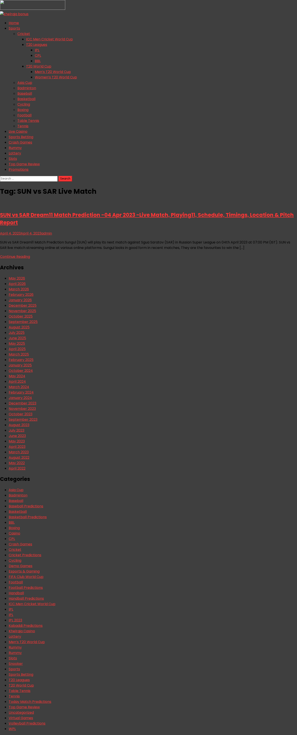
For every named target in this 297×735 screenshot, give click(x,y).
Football (24, 115)
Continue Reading (15, 256)
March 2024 (19, 386)
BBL (38, 60)
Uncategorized (21, 712)
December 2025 (23, 305)
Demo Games (20, 565)
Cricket (23, 33)
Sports (14, 28)
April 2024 (17, 381)
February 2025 (21, 359)
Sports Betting (21, 136)
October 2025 (21, 316)
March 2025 (19, 354)
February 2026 (21, 294)
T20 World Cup (38, 66)
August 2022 (19, 457)
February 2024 (21, 392)
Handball (16, 593)
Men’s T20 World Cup (53, 71)
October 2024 (21, 370)
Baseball (24, 93)
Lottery (15, 153)
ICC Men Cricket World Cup (49, 39)
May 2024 (17, 376)
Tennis (22, 126)
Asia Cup (24, 82)
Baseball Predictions (26, 506)
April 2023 (17, 446)
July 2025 (17, 332)
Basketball (26, 98)
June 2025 (17, 338)
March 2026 (19, 289)
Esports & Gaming (24, 571)
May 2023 (17, 441)
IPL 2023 (15, 620)
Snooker (16, 663)
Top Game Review (24, 164)
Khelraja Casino (22, 631)
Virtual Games (21, 717)
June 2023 (17, 435)
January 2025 (20, 365)
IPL (37, 50)
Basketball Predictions (28, 517)
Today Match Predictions (30, 701)
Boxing (22, 109)
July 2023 (16, 430)
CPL (38, 55)
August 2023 (19, 424)
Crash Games (20, 142)
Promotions (18, 169)
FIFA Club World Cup (26, 576)
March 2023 (19, 452)
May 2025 (17, 343)
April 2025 (17, 348)
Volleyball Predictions (27, 723)
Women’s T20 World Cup (56, 77)
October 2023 (20, 414)
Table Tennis (28, 120)
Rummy (15, 147)
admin (46, 233)
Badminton (26, 88)
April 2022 (17, 468)
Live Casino (18, 131)
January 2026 (20, 300)
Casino (14, 533)
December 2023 (22, 403)
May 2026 (17, 278)
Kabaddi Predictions (26, 625)
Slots (13, 158)
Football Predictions (26, 587)
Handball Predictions (26, 598)
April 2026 (17, 283)
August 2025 (19, 327)
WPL (12, 728)
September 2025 (23, 321)
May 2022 (17, 462)
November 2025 (22, 310)
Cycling (23, 104)
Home (14, 22)
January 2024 (20, 397)
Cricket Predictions (25, 555)
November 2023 (22, 408)
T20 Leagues (36, 44)
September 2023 (23, 419)
